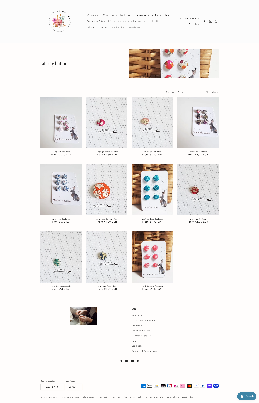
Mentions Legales (141, 336)
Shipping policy (136, 397)
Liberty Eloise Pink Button (61, 152)
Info (134, 341)
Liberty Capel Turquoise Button (61, 286)
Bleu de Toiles (54, 397)
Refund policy (88, 397)
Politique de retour (142, 330)
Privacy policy (103, 397)
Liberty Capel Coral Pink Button (152, 286)
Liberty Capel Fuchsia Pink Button (107, 152)
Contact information (155, 397)
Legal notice (187, 397)
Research (137, 325)
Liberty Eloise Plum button (198, 152)
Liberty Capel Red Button (198, 219)
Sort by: (170, 92)
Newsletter (138, 315)
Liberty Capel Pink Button (152, 152)
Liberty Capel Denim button (107, 286)
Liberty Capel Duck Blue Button (152, 219)
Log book (137, 346)
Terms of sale (173, 397)
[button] (109, 15)
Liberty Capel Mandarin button (106, 219)
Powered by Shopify (70, 397)
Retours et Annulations (144, 351)
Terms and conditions (143, 320)
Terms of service (119, 397)
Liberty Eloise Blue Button (61, 219)
